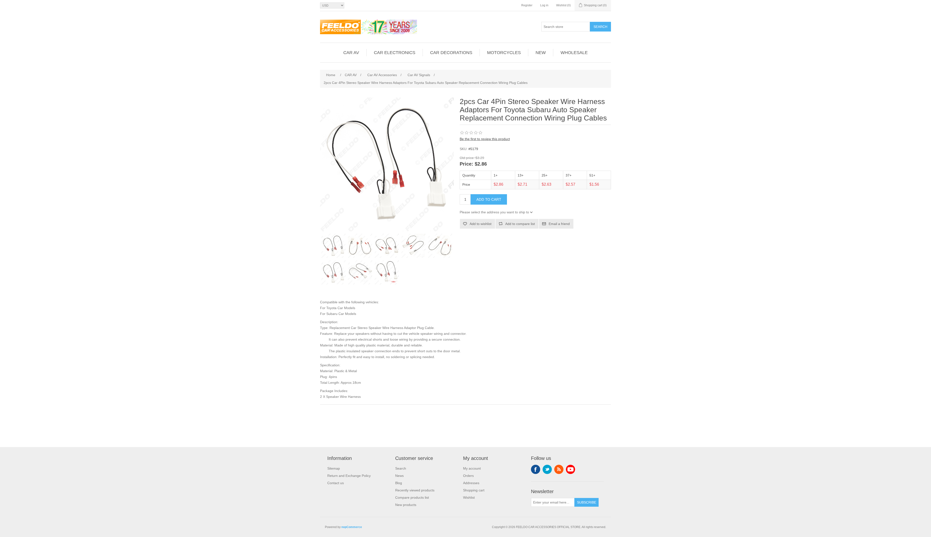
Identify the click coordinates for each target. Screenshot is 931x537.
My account (472, 468)
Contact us (335, 483)
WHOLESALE (574, 52)
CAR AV (351, 52)
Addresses (471, 483)
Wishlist (469, 497)
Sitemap (333, 468)
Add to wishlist (480, 224)
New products (405, 505)
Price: (466, 164)
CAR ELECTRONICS (394, 52)
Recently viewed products (414, 490)
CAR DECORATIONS (451, 52)
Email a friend (559, 224)
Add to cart (488, 199)
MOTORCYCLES (504, 52)
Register (526, 5)
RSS (558, 469)
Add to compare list (520, 224)
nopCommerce (351, 527)
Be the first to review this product (485, 139)
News (399, 476)
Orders (468, 476)
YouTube (570, 469)
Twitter (547, 469)
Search (600, 27)
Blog (398, 483)
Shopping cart (473, 490)
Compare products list (412, 497)
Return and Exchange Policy (349, 476)
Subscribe (586, 502)
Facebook (535, 469)
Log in (544, 5)
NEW (541, 52)
